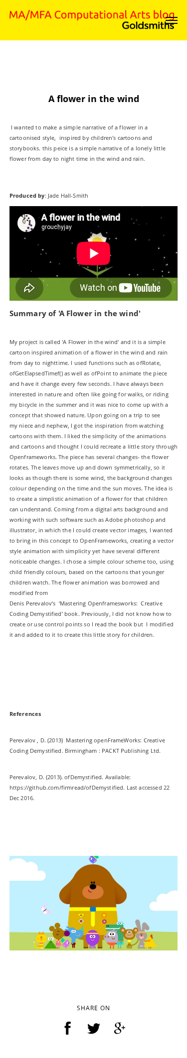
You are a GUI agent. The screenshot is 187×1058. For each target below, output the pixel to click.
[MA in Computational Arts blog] (91, 19)
